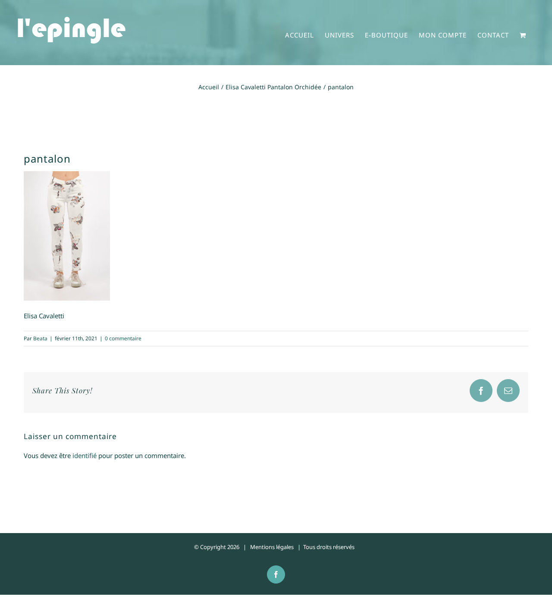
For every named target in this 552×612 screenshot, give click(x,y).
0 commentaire (123, 338)
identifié (84, 455)
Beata (40, 338)
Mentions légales (272, 547)
